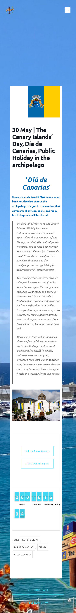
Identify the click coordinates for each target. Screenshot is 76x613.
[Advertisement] (38, 53)
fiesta (43, 547)
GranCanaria (22, 554)
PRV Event (41, 590)
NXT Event (35, 602)
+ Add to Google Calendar (37, 450)
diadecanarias (23, 547)
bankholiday (30, 539)
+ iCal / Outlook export (37, 463)
